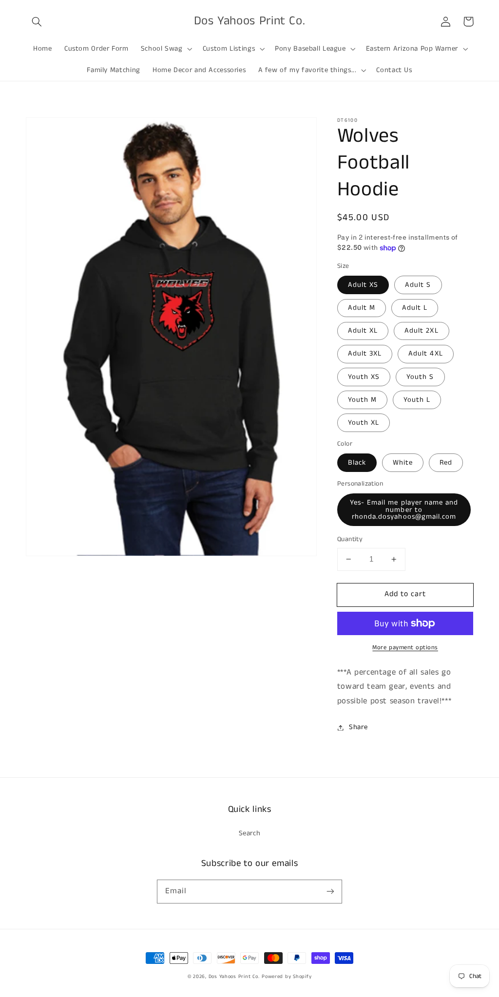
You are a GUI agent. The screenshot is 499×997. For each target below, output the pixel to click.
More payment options (405, 647)
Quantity (350, 539)
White (403, 463)
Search (250, 833)
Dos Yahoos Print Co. (234, 976)
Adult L (414, 308)
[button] (37, 21)
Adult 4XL (425, 353)
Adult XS (363, 285)
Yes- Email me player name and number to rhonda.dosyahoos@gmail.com (404, 510)
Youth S (420, 377)
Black (357, 463)
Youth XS (364, 377)
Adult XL (363, 331)
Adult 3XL (365, 353)
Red (446, 463)
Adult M (361, 308)
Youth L (416, 400)
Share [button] (358, 727)
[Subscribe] (330, 891)
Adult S (418, 285)
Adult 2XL (421, 331)
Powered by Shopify (286, 976)
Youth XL (363, 423)
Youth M (362, 400)
